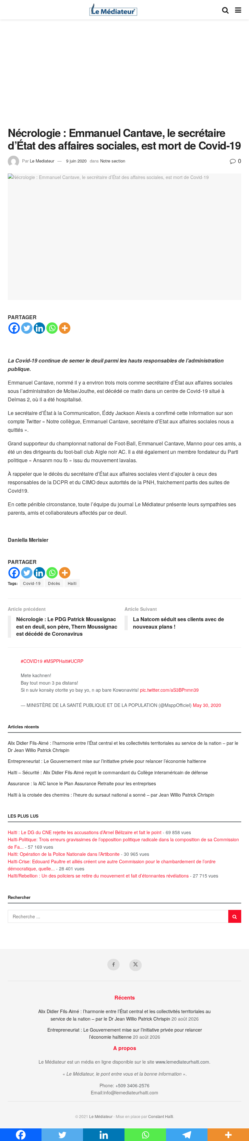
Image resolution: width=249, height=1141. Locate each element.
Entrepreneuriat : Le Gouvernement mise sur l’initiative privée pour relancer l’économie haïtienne (107, 761)
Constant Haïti (160, 1116)
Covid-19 (32, 583)
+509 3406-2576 (132, 1085)
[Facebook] (14, 328)
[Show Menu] (238, 9)
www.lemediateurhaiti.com (182, 1061)
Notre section (112, 161)
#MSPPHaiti (56, 661)
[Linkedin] (39, 328)
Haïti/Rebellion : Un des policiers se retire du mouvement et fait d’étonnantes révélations (98, 875)
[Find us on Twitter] (135, 965)
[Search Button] (225, 9)
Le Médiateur (101, 1116)
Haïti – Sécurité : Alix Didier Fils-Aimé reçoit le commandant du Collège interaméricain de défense (108, 772)
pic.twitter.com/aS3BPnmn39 (169, 690)
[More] (64, 328)
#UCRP (75, 661)
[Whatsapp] (52, 328)
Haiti (72, 583)
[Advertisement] (124, 77)
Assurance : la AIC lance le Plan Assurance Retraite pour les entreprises (82, 783)
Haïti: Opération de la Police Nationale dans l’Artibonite (64, 854)
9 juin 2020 (76, 161)
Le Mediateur (42, 161)
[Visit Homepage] (113, 9)
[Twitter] (26, 328)
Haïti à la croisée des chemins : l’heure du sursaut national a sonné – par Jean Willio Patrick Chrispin (111, 794)
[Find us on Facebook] (113, 964)
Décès (54, 583)
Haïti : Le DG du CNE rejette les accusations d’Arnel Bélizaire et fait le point (84, 832)
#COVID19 (31, 661)
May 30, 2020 (207, 705)
